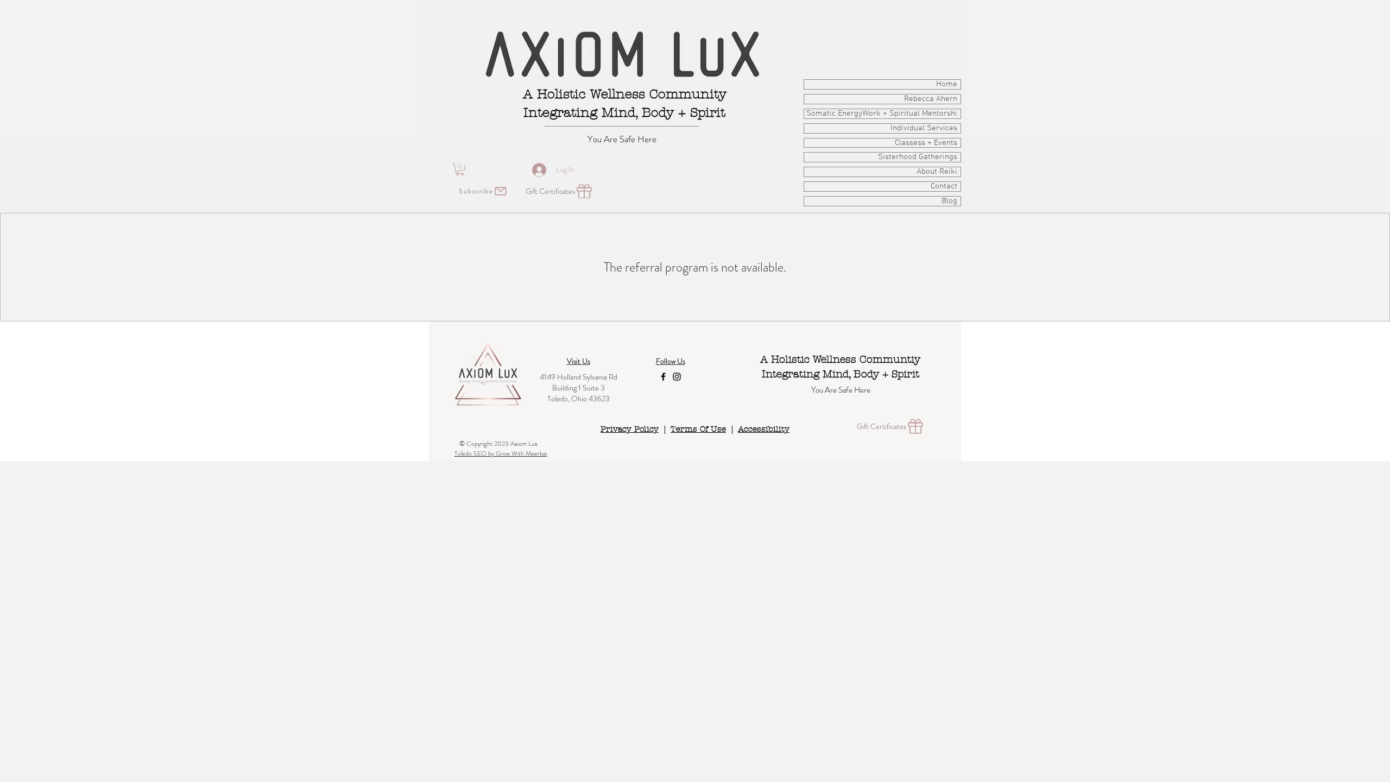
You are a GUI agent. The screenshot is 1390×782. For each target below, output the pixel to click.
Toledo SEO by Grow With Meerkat (500, 453)
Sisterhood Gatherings (917, 157)
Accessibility (763, 429)
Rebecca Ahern (930, 99)
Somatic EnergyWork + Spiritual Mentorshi (881, 113)
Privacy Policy (630, 429)
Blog (949, 201)
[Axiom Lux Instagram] (677, 376)
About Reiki (937, 171)
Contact (944, 186)
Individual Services (923, 128)
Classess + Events (926, 143)
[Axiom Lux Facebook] (663, 376)
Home (946, 84)
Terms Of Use (698, 429)
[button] (459, 169)
